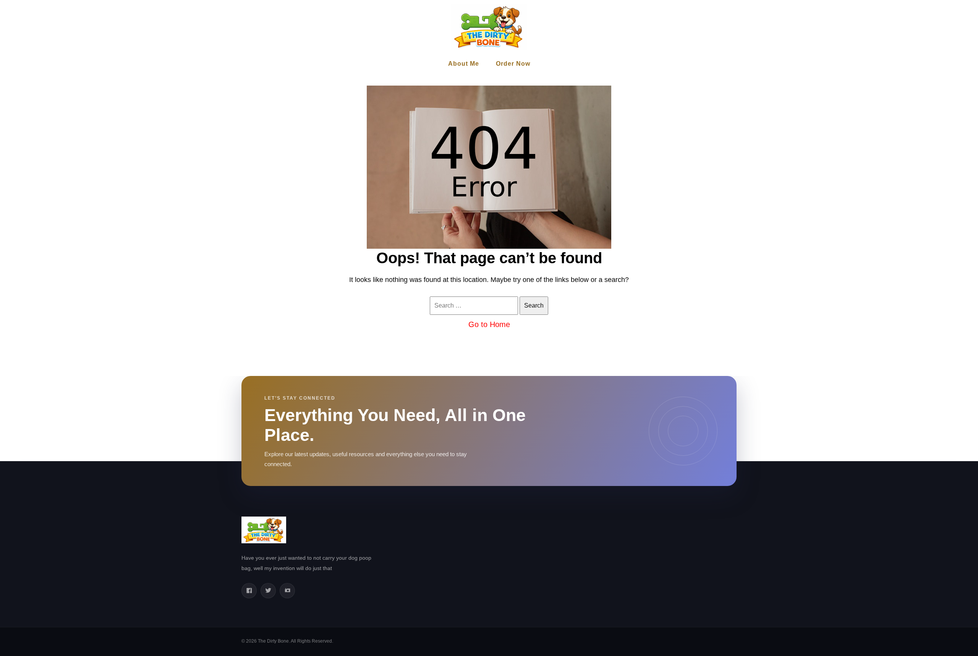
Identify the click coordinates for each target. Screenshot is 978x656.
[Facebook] (249, 590)
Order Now (513, 63)
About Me (463, 63)
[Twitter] (268, 590)
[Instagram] (287, 590)
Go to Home (489, 324)
